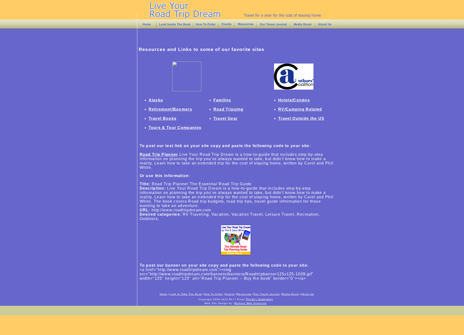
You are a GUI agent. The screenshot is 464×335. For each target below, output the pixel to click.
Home (163, 294)
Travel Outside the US (301, 118)
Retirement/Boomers (170, 109)
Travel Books (163, 118)
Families (222, 100)
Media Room (290, 294)
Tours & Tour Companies (175, 128)
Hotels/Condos (294, 100)
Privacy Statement (259, 299)
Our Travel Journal (267, 294)
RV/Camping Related (300, 109)
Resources (244, 294)
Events (230, 294)
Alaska (156, 100)
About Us (307, 294)
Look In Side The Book (185, 294)
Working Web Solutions (250, 303)
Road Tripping (228, 109)
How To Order (213, 294)
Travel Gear (225, 118)
